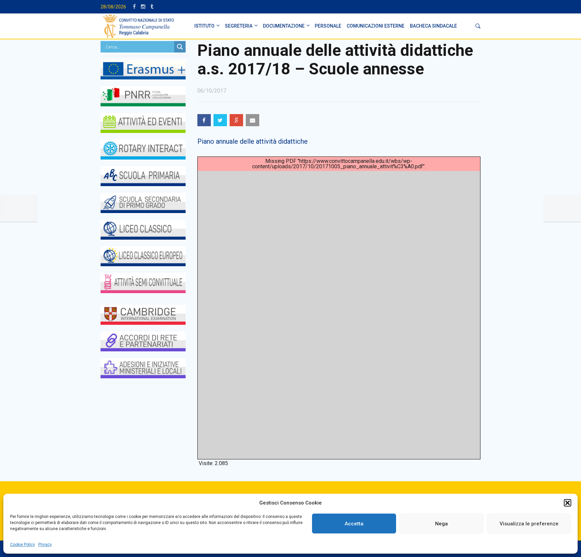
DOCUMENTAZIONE (284, 26)
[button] (567, 502)
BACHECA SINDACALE (433, 26)
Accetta (354, 524)
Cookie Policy (22, 544)
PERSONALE (328, 26)
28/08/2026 (113, 6)
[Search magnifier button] (180, 47)
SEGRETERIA (239, 26)
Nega (441, 524)
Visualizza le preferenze (529, 524)
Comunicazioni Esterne (375, 26)
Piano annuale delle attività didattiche (252, 141)
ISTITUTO (204, 26)
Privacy (45, 544)
